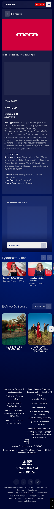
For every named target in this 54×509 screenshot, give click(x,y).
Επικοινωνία (42, 493)
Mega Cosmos (15, 498)
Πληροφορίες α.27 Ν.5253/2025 (20, 493)
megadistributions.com (27, 501)
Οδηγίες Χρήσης (44, 487)
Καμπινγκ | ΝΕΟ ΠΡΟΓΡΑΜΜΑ (14, 348)
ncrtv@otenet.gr (39, 437)
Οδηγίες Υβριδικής (37, 495)
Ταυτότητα (32, 490)
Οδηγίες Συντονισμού (17, 495)
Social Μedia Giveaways (35, 498)
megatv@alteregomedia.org (39, 417)
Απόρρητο (52, 503)
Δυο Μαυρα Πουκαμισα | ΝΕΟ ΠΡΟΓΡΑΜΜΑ (40, 349)
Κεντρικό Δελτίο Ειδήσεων (13, 278)
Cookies (20, 490)
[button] (48, 4)
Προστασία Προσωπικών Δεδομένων (18, 487)
